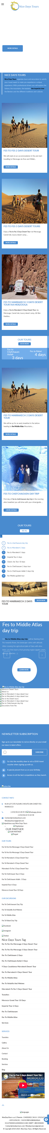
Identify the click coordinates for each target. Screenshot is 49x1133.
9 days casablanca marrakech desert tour (19, 967)
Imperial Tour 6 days (9, 885)
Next (42, 41)
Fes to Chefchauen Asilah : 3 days (14, 879)
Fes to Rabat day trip (9, 921)
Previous (7, 41)
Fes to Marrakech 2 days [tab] (14, 548)
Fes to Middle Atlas (9, 915)
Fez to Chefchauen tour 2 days (13, 874)
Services (5, 1023)
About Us (5, 1048)
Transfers (5, 995)
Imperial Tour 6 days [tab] (12, 557)
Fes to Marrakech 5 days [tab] (14, 552)
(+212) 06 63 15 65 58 (26, 815)
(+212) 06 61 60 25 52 (19, 812)
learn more (24, 670)
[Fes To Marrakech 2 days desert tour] (24, 390)
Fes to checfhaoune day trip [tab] (15, 543)
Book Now (24, 344)
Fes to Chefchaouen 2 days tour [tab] (17, 566)
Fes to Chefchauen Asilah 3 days (15, 961)
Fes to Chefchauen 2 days (12, 955)
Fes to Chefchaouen (10, 1012)
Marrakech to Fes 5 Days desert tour (15, 869)
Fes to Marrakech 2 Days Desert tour (15, 858)
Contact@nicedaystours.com (15, 818)
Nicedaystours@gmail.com (14, 821)
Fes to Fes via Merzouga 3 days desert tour (17, 852)
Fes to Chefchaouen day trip (12, 904)
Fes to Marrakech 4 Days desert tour (15, 863)
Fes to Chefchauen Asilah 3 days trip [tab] (18, 571)
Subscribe (39, 752)
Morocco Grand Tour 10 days (12, 890)
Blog (3, 1070)
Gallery (4, 1043)
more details (12, 48)
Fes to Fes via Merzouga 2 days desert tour (17, 847)
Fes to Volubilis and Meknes (12, 910)
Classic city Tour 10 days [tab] (14, 562)
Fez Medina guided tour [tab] (14, 576)
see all (24, 531)
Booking (5, 1059)
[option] (24, 42)
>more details (11, 510)
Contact (5, 1054)
